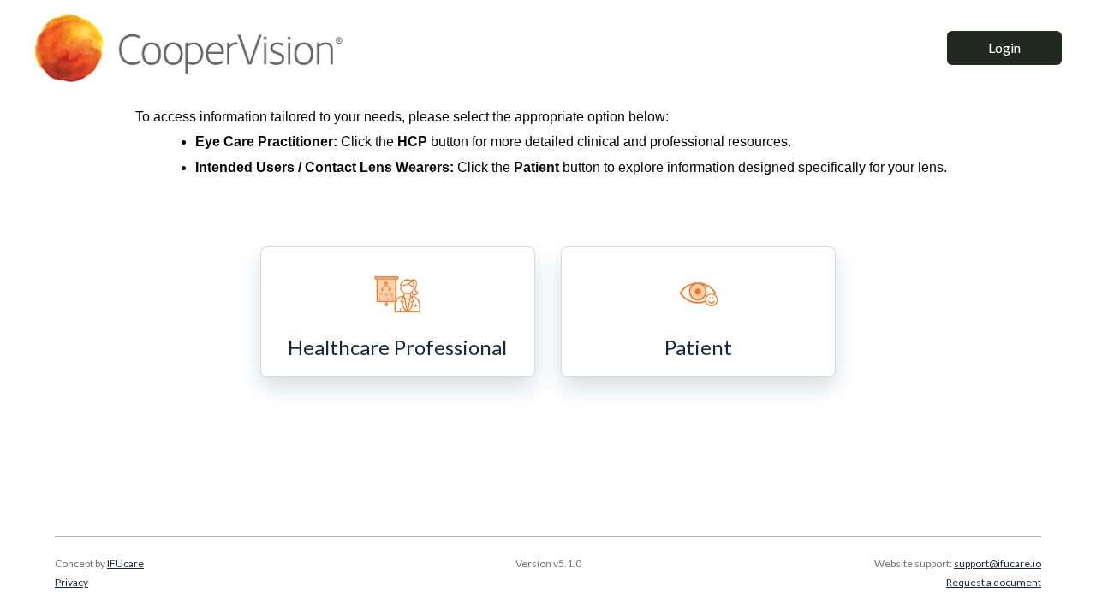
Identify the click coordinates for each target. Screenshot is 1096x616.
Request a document (993, 582)
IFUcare (125, 563)
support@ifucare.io (997, 563)
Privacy (71, 582)
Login (1004, 47)
